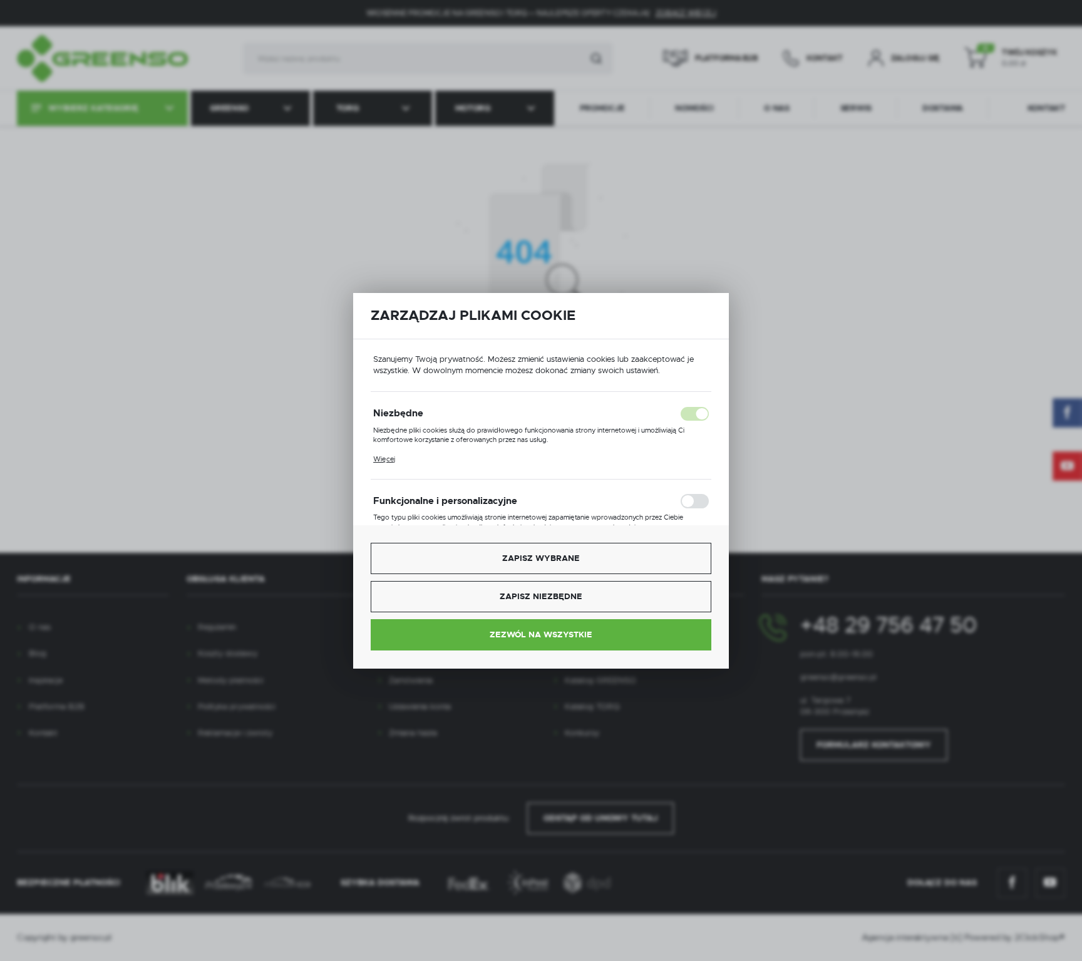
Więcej (384, 459)
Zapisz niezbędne (541, 596)
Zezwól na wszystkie (541, 634)
